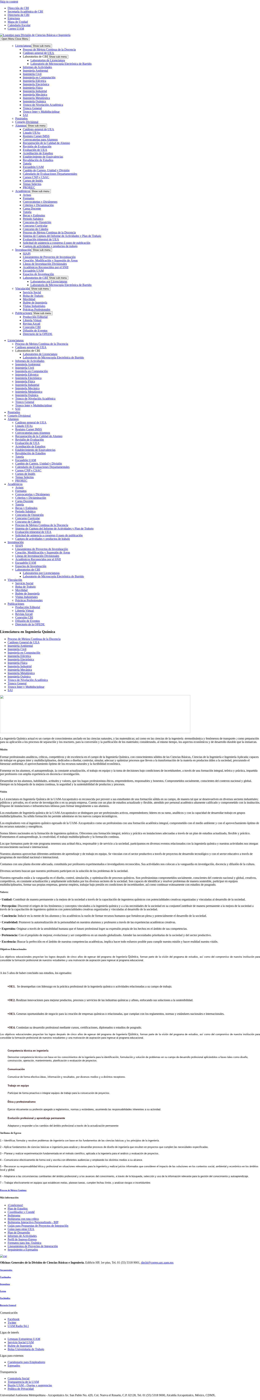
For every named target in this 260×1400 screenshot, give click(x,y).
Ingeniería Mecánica (35, 94)
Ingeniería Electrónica (36, 84)
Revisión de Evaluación (37, 146)
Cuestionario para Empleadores (26, 1362)
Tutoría (27, 163)
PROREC (29, 187)
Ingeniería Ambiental (35, 70)
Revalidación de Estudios (38, 160)
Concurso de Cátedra (35, 229)
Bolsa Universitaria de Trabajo (26, 1349)
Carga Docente (32, 208)
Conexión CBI (32, 327)
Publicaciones (23, 313)
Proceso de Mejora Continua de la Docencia (49, 49)
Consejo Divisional (26, 122)
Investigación (23, 249)
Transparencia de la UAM (23, 1381)
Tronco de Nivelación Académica (43, 104)
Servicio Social (32, 292)
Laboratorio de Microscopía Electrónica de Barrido (61, 63)
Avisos (27, 194)
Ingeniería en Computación (39, 77)
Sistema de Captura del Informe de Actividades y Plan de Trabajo (62, 236)
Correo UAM (16, 28)
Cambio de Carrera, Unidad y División (46, 170)
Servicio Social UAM (21, 1342)
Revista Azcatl (31, 323)
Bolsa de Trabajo (33, 295)
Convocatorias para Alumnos (40, 139)
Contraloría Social (18, 1378)
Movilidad (29, 299)
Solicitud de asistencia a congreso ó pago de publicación (56, 242)
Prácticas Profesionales (36, 309)
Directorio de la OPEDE (37, 334)
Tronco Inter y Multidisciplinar (41, 111)
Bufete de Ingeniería (35, 302)
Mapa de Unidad (18, 21)
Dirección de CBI (18, 8)
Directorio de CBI (18, 15)
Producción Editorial (35, 316)
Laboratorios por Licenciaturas (48, 281)
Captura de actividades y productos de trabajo (50, 246)
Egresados (14, 1365)
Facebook (13, 1319)
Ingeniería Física (33, 87)
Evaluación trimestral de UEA (41, 239)
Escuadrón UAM (33, 167)
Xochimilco (5, 1298)
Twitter (12, 1322)
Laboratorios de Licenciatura (47, 60)
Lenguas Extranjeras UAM (24, 1339)
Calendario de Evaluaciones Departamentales (50, 173)
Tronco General (32, 108)
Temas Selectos (32, 184)
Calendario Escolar (19, 25)
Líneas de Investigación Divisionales (45, 263)
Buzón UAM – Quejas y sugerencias (30, 1385)
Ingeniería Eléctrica (34, 80)
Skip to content (9, 1)
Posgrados (21, 118)
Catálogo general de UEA (38, 53)
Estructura (14, 18)
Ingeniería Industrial (35, 91)
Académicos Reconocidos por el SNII (45, 267)
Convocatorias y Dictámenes (40, 201)
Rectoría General (8, 1305)
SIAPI (26, 253)
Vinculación (22, 288)
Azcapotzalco (6, 1270)
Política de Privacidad (21, 1388)
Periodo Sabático (33, 218)
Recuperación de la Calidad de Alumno (46, 143)
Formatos (28, 198)
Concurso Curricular (35, 225)
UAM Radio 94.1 (18, 1326)
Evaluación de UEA (35, 149)
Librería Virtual (32, 320)
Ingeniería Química (34, 101)
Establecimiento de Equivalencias (43, 156)
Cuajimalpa (5, 1277)
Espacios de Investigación (38, 274)
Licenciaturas (23, 45)
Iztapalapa (5, 1284)
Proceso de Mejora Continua (13, 1190)
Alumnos (20, 125)
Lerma (3, 1291)
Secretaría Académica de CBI (25, 11)
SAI (25, 115)
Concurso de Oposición (37, 222)
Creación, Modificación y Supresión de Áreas (50, 260)
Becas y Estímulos (34, 215)
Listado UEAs (31, 132)
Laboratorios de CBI (35, 277)
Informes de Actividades (37, 67)
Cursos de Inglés (33, 180)
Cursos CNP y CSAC (36, 177)
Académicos (22, 191)
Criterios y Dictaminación (38, 205)
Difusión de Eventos (35, 330)
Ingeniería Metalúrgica (36, 98)
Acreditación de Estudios (38, 153)
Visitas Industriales (34, 306)
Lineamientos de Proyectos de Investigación (49, 257)
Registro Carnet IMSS (36, 136)
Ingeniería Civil (32, 74)
